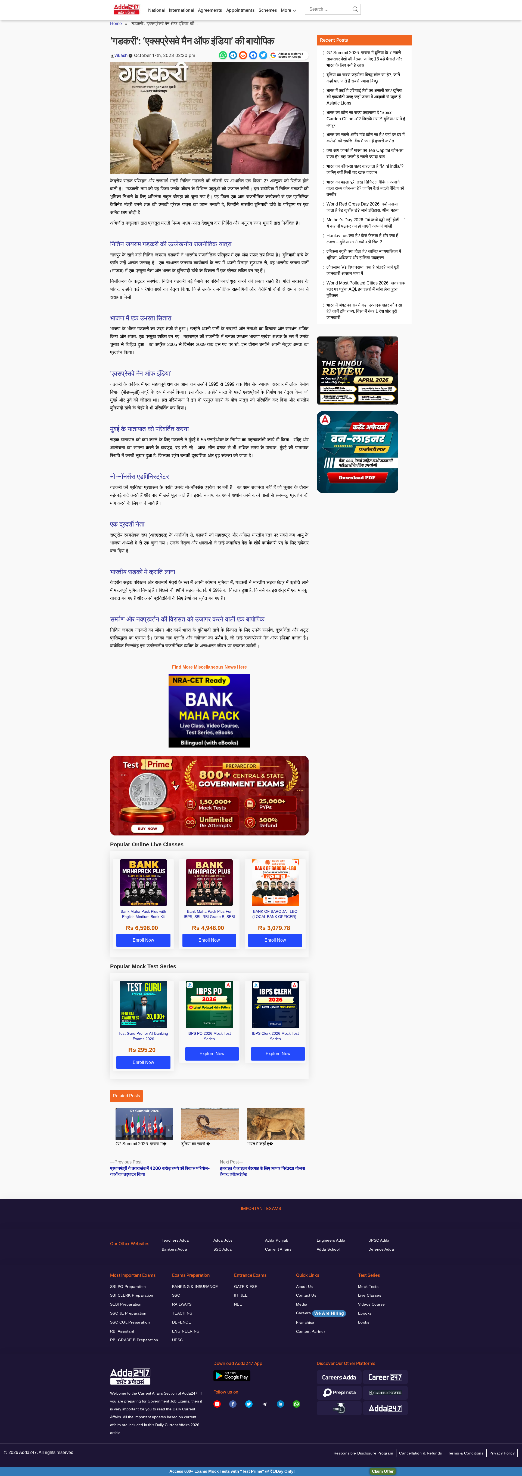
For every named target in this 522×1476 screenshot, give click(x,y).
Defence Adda (381, 1249)
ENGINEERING (186, 1331)
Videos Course (371, 1304)
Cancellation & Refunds (420, 1453)
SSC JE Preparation (128, 1313)
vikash (121, 55)
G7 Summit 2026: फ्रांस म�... (143, 1143)
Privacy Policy (502, 1453)
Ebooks (365, 1313)
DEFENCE (181, 1322)
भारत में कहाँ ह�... (261, 1143)
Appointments (240, 10)
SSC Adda (222, 1249)
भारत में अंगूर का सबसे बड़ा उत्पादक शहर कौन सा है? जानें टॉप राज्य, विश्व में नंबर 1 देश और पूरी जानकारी (364, 311)
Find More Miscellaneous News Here (209, 667)
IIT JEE (240, 1295)
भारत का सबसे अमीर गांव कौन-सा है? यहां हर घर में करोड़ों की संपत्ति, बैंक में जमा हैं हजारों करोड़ (366, 137)
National (156, 10)
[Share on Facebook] (253, 55)
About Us (304, 1286)
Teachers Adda (175, 1240)
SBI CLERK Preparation (131, 1295)
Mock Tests (368, 1286)
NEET (239, 1304)
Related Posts (126, 1096)
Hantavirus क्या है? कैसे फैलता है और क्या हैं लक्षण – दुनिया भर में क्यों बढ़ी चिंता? (362, 238)
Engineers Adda (331, 1240)
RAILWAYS (181, 1304)
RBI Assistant (122, 1331)
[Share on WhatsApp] (223, 55)
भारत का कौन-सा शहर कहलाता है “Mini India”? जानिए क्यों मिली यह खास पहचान (365, 169)
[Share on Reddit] (243, 55)
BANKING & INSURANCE (195, 1286)
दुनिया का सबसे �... (197, 1143)
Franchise (305, 1322)
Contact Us (306, 1295)
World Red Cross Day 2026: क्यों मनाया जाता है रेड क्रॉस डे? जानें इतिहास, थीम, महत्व (363, 207)
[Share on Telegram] (233, 55)
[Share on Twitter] (263, 55)
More (286, 10)
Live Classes (369, 1295)
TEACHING (182, 1313)
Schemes (268, 10)
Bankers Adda (174, 1249)
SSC (176, 1295)
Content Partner (310, 1331)
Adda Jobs (223, 1240)
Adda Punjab (276, 1240)
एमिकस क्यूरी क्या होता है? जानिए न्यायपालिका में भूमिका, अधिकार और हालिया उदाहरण (364, 254)
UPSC (177, 1340)
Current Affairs (278, 1249)
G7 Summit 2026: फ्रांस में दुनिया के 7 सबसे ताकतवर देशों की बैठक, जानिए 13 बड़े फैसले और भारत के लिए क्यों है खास (364, 59)
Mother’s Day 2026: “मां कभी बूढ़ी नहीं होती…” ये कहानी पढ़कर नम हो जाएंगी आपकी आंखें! (366, 223)
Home (116, 23)
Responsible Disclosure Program (363, 1453)
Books (363, 1322)
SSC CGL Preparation (130, 1322)
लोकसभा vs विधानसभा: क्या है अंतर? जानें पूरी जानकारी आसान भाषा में (363, 270)
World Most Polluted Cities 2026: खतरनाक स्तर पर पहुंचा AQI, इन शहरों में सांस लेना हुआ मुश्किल (366, 289)
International (181, 10)
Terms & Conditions (466, 1453)
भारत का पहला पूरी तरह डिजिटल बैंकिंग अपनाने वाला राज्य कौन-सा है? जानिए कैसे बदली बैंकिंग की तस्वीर (365, 188)
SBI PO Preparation (128, 1286)
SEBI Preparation (126, 1304)
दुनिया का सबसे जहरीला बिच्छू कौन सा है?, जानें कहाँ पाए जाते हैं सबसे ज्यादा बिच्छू (363, 77)
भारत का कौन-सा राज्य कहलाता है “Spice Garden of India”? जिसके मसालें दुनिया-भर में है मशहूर (366, 118)
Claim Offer (383, 1471)
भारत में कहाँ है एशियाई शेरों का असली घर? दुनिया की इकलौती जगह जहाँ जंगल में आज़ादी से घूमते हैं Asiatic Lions (364, 96)
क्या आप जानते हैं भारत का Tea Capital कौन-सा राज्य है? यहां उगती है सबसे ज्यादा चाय (365, 153)
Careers (320, 1313)
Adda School (328, 1249)
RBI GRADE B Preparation (134, 1340)
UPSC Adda (379, 1240)
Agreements (210, 10)
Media (301, 1304)
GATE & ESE (245, 1286)
